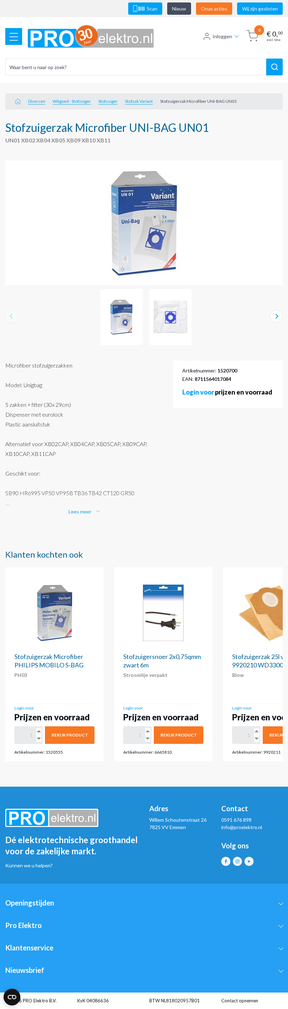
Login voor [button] (198, 392)
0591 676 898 (236, 820)
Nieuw (179, 9)
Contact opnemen (239, 1000)
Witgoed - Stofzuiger (72, 101)
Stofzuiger (108, 101)
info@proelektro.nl (241, 827)
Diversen (36, 101)
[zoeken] (274, 67)
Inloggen (222, 36)
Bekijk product (70, 735)
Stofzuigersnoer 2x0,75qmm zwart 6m (162, 661)
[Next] (276, 316)
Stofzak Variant (139, 101)
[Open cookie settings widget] (12, 997)
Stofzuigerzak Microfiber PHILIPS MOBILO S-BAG (49, 661)
